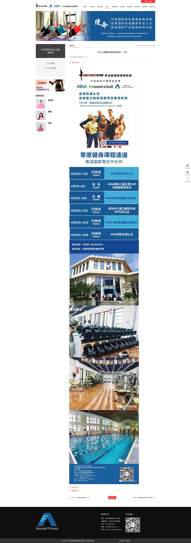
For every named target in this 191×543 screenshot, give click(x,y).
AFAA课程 (50, 63)
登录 (146, 1)
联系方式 (152, 6)
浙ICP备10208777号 (99, 540)
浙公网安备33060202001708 (112, 540)
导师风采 (114, 6)
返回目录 (112, 497)
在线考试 (130, 6)
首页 (85, 6)
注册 (150, 1)
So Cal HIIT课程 (50, 68)
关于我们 (92, 6)
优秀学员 (145, 6)
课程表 (107, 6)
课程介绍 (100, 6)
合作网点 (122, 6)
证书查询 (137, 6)
